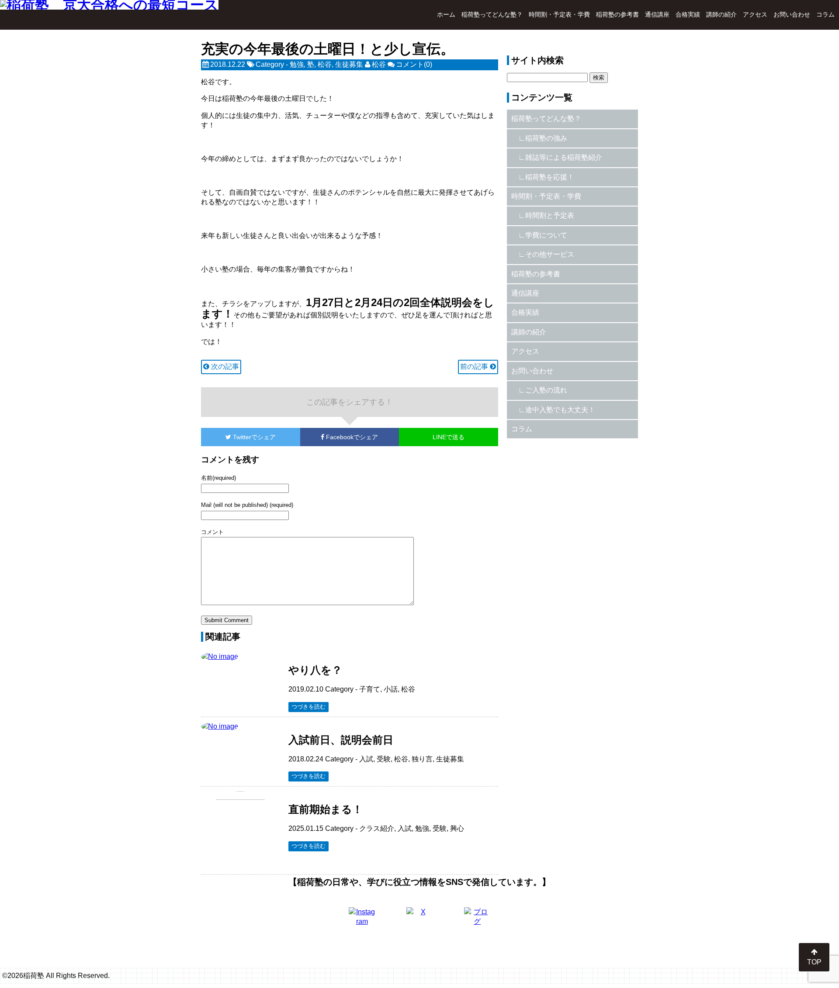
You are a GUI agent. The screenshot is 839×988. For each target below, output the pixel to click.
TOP (814, 962)
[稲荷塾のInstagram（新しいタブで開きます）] (362, 920)
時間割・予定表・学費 (559, 14)
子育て (369, 689)
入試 (366, 759)
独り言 (422, 759)
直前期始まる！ (325, 809)
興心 (457, 828)
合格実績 (688, 14)
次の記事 (224, 366)
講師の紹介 (721, 14)
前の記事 (475, 366)
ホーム (446, 14)
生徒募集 (349, 64)
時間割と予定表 (549, 215)
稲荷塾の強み (546, 138)
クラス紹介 (376, 828)
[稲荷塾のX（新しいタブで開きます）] (419, 920)
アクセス (755, 14)
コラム (825, 14)
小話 (391, 689)
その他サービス (549, 254)
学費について (546, 235)
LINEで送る (449, 437)
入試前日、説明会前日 (340, 740)
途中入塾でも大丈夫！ (560, 409)
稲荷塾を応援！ (549, 177)
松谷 (325, 64)
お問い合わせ (791, 14)
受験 (384, 759)
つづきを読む (308, 706)
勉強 (297, 64)
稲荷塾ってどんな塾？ (492, 14)
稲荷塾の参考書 (617, 14)
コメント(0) (414, 64)
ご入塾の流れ (546, 390)
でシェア (254, 437)
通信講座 (657, 14)
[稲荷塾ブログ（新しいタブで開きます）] (477, 920)
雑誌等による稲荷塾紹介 (563, 157)
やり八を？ (315, 670)
